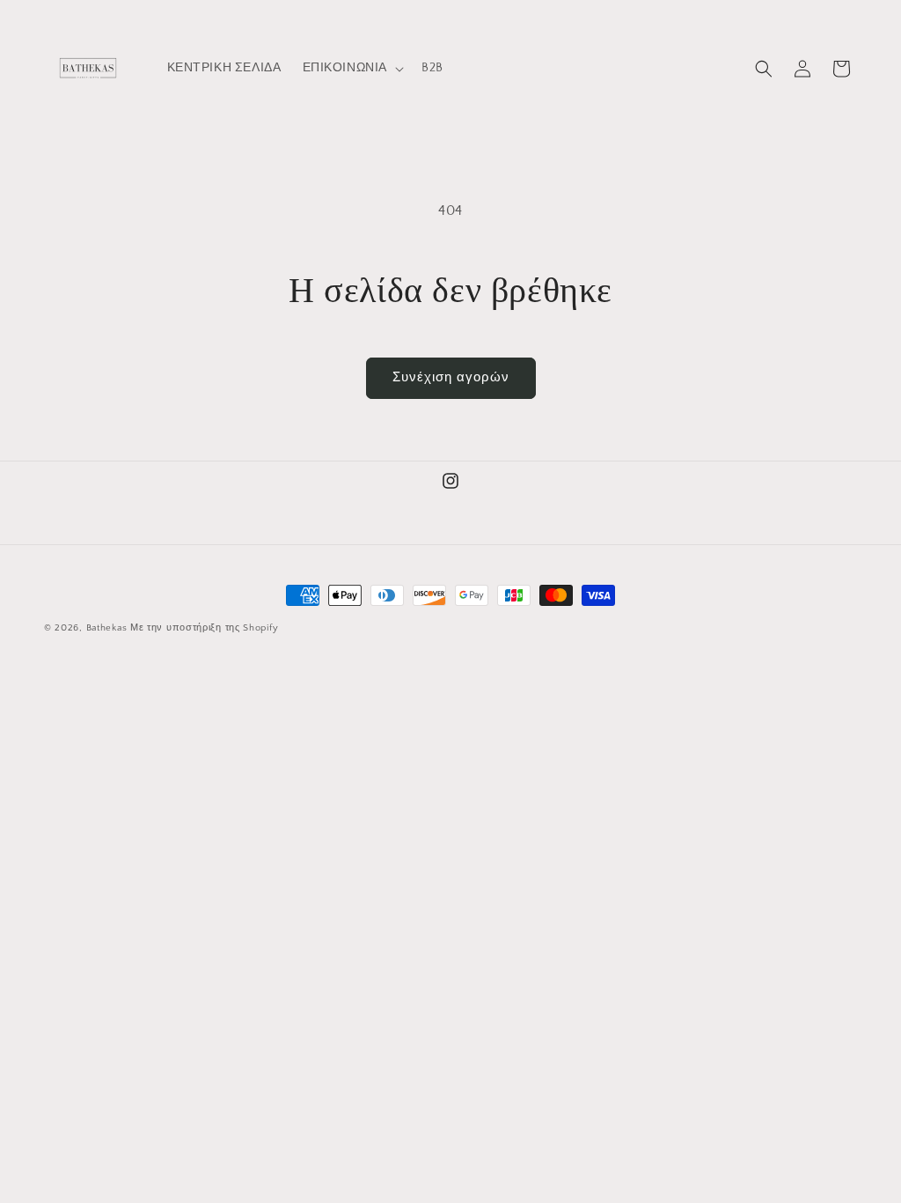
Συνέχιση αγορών (450, 377)
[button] (352, 67)
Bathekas (107, 628)
